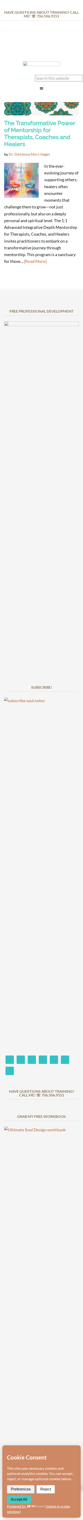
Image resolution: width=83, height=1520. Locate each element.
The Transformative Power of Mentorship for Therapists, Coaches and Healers (39, 133)
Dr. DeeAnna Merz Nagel (41, 47)
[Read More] (35, 261)
